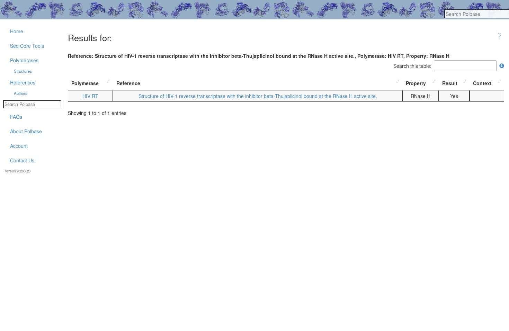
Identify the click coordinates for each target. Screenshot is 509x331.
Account (19, 145)
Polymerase (85, 83)
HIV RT (90, 95)
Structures (23, 71)
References (22, 82)
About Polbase (26, 131)
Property (416, 83)
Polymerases (24, 60)
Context (482, 83)
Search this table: (412, 65)
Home (16, 31)
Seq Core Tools (27, 45)
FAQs (16, 116)
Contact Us (22, 160)
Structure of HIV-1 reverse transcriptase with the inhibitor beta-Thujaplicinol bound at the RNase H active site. (258, 95)
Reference (128, 83)
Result (449, 83)
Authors (20, 93)
